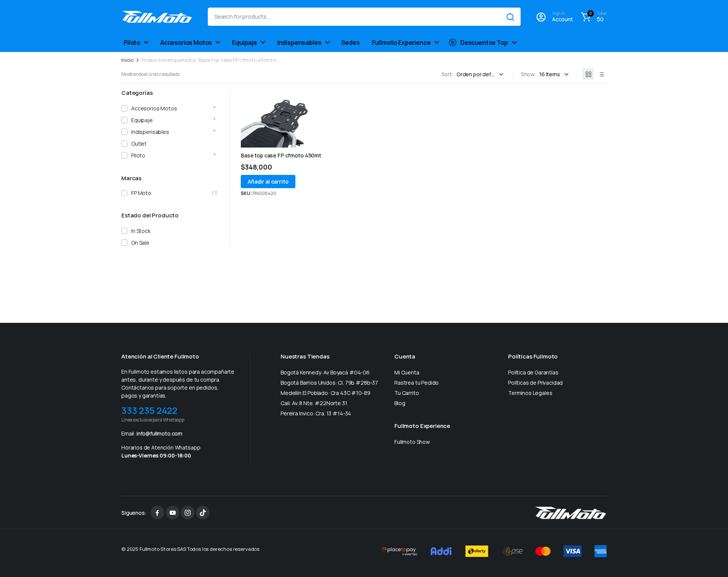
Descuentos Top (484, 42)
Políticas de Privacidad (535, 382)
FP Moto (141, 193)
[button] (593, 16)
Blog (399, 403)
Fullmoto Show (412, 441)
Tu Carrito (406, 392)
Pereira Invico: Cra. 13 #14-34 (316, 413)
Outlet (139, 143)
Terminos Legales (530, 392)
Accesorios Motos (186, 42)
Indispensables (299, 42)
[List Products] (601, 74)
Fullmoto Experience (401, 42)
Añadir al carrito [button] (268, 181)
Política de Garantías (533, 372)
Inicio (127, 60)
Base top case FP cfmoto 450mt (281, 155)
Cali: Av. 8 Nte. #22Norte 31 (314, 403)
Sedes (350, 42)
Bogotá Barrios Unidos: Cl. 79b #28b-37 (329, 382)
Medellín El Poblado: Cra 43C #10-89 (325, 392)
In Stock (141, 230)
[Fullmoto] (157, 17)
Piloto (132, 42)
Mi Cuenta (406, 372)
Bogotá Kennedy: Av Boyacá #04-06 (325, 372)
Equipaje (244, 42)
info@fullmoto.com (159, 433)
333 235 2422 (149, 410)
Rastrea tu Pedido (416, 382)
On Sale (140, 242)
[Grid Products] (588, 74)
